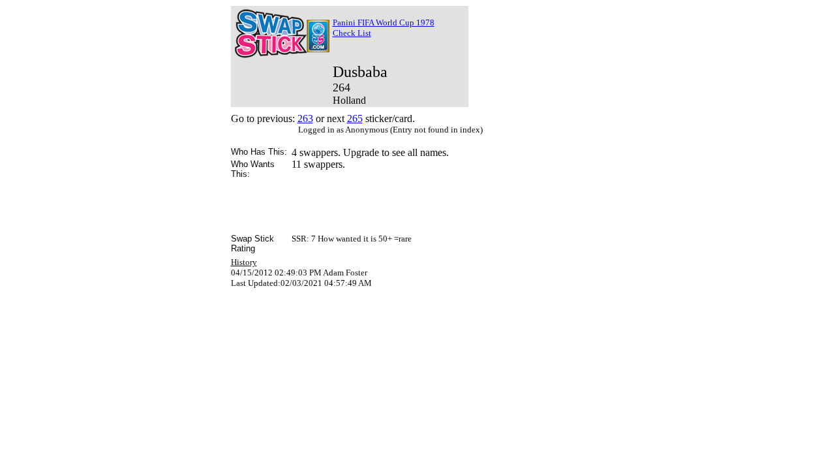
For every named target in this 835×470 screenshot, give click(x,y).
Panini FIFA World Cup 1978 (383, 22)
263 (305, 118)
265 (355, 118)
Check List (352, 33)
